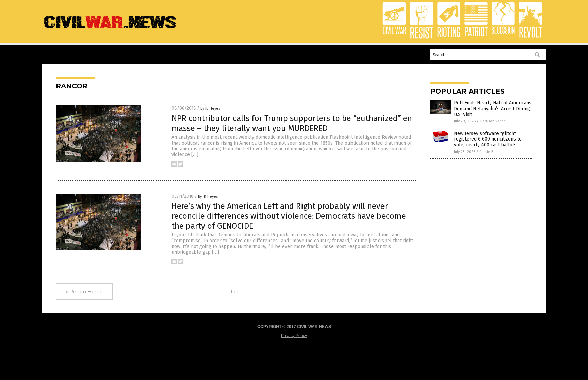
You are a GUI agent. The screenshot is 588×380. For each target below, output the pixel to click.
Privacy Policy (294, 335)
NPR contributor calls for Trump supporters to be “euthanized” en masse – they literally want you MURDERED (292, 123)
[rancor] (110, 29)
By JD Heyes (210, 108)
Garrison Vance (493, 121)
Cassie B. (486, 152)
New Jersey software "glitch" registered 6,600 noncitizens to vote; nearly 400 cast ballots (488, 139)
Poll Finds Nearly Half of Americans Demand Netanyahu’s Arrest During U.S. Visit (493, 108)
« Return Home (84, 291)
